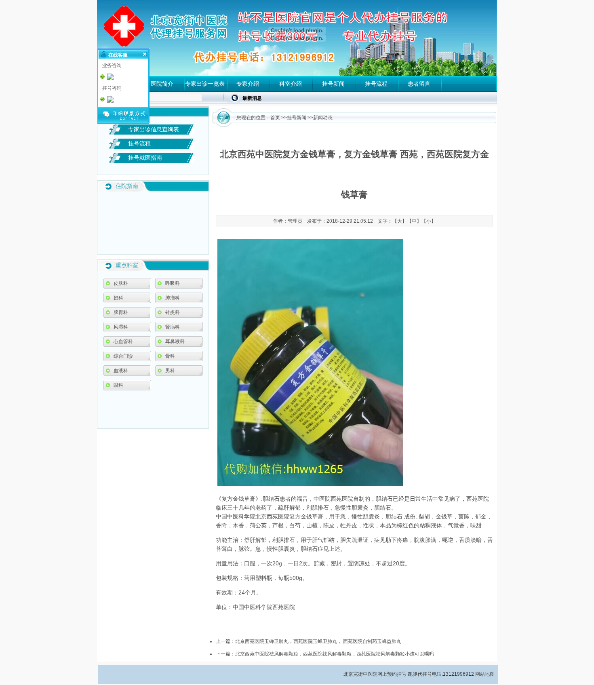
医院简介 (162, 83)
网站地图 (485, 674)
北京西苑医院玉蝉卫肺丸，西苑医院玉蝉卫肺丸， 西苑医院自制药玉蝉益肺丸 (318, 641)
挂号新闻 (333, 83)
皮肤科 (121, 283)
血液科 (121, 370)
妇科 (118, 298)
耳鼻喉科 (175, 341)
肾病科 (172, 327)
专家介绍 (247, 83)
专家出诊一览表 (205, 83)
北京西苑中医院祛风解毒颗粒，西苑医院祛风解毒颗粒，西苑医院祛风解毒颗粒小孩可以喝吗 (334, 654)
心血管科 (123, 341)
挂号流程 (376, 83)
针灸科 (172, 312)
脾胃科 (121, 312)
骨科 (170, 356)
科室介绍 (290, 83)
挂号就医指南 (145, 157)
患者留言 (419, 83)
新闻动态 (323, 117)
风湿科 (121, 327)
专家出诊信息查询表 (153, 129)
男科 (170, 370)
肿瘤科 (172, 298)
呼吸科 (172, 283)
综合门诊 (123, 356)
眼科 (118, 385)
